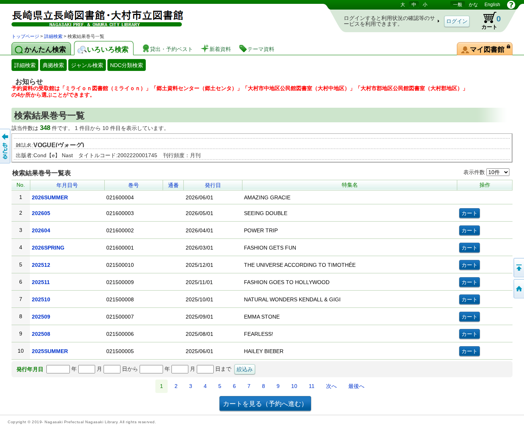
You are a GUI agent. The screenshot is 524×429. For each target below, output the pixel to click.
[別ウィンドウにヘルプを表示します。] (511, 4)
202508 (41, 334)
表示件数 (474, 172)
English (492, 4)
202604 (41, 230)
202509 (41, 317)
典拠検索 (53, 65)
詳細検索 (53, 36)
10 (294, 386)
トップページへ (518, 288)
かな (473, 4)
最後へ (356, 386)
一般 (457, 4)
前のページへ (6, 146)
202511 (41, 282)
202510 (41, 299)
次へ (331, 386)
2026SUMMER (50, 197)
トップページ (25, 36)
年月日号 (67, 185)
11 (312, 386)
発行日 (213, 185)
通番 (173, 185)
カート (487, 21)
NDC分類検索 (126, 65)
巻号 (133, 185)
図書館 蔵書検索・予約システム (92, 16)
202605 (41, 213)
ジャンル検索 (87, 65)
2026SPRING (48, 248)
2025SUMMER (50, 351)
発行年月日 (29, 369)
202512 (41, 265)
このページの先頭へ (518, 267)
